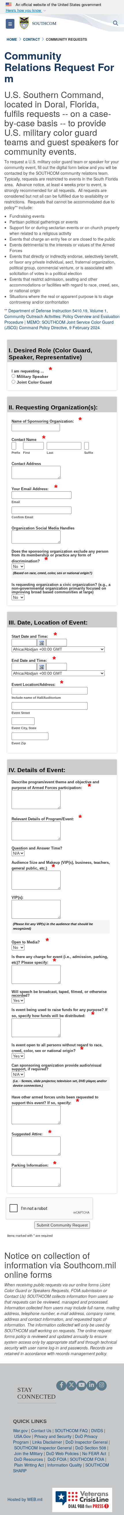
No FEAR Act (94, 1453)
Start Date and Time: (34, 636)
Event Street (21, 713)
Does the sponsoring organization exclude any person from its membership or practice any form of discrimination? (60, 557)
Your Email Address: (35, 488)
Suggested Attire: (32, 1133)
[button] (26, 10)
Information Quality (64, 1465)
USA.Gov (22, 1436)
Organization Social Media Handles (43, 528)
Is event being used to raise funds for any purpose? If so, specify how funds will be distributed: (59, 1013)
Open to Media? (30, 941)
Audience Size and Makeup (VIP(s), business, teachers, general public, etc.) (61, 866)
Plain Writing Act (29, 1465)
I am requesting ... (32, 370)
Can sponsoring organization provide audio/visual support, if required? (57, 1067)
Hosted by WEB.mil (24, 1499)
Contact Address (26, 464)
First (26, 452)
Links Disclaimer (47, 1442)
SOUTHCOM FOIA (87, 1459)
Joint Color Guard (34, 382)
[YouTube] (81, 1385)
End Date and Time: (34, 660)
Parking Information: (34, 1164)
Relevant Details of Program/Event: (47, 818)
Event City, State (24, 728)
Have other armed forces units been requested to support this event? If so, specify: (55, 1100)
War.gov (20, 1430)
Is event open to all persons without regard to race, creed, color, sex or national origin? (57, 1048)
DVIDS (97, 1430)
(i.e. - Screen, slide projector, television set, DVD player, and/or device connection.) (60, 1083)
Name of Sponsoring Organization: (47, 420)
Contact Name (29, 439)
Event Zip (19, 743)
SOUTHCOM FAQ (71, 1430)
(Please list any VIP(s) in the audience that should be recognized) (53, 926)
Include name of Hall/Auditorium (36, 697)
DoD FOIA (57, 1459)
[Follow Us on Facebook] (61, 1385)
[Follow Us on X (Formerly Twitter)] (71, 1385)
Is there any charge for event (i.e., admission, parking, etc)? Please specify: (60, 960)
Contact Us (41, 1430)
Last (50, 452)
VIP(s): (17, 898)
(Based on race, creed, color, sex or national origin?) (52, 573)
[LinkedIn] (92, 1385)
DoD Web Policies (62, 1453)
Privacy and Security (53, 1436)
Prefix (16, 452)
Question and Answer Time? (37, 848)
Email (16, 502)
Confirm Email (22, 517)
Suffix (88, 452)
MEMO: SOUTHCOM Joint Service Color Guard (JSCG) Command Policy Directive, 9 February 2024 (59, 325)
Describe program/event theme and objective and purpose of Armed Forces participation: (55, 785)
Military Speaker (32, 376)
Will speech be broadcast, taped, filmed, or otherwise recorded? (59, 994)
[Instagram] (102, 1385)
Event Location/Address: (37, 684)
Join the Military (28, 1453)
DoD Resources (28, 1459)
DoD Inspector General (86, 1442)
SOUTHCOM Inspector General (43, 1448)
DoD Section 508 (90, 1448)
